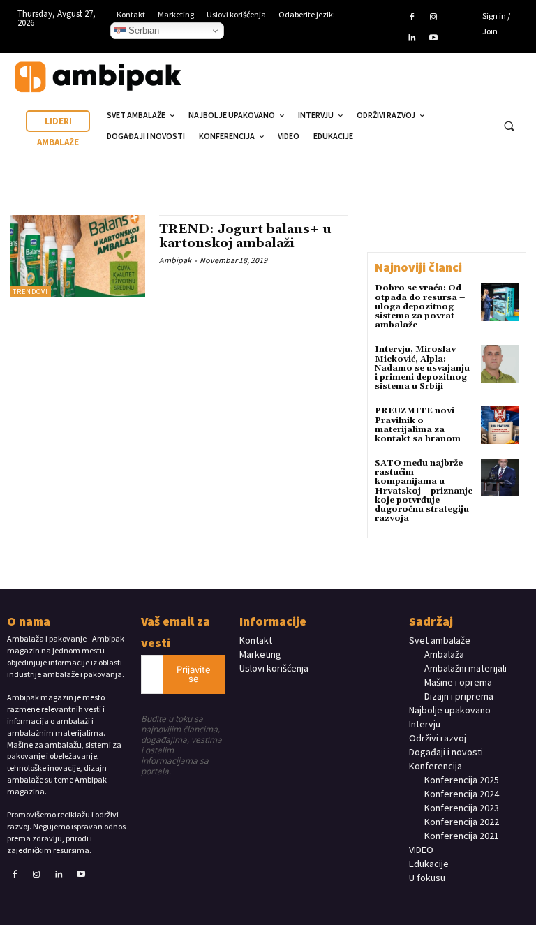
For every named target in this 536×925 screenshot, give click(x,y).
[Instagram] (433, 17)
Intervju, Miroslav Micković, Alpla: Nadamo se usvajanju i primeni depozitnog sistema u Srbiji (422, 368)
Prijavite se (194, 674)
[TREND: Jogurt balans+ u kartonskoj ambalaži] (77, 255)
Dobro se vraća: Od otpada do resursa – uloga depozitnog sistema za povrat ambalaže (420, 306)
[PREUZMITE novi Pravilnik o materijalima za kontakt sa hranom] (500, 425)
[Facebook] (412, 17)
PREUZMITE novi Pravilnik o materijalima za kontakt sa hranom (418, 425)
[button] (508, 126)
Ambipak (175, 260)
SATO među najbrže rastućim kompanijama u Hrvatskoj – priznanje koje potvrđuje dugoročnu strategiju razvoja (423, 491)
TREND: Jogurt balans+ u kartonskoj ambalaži (245, 236)
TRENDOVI (30, 291)
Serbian (142, 30)
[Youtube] (433, 38)
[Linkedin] (412, 38)
